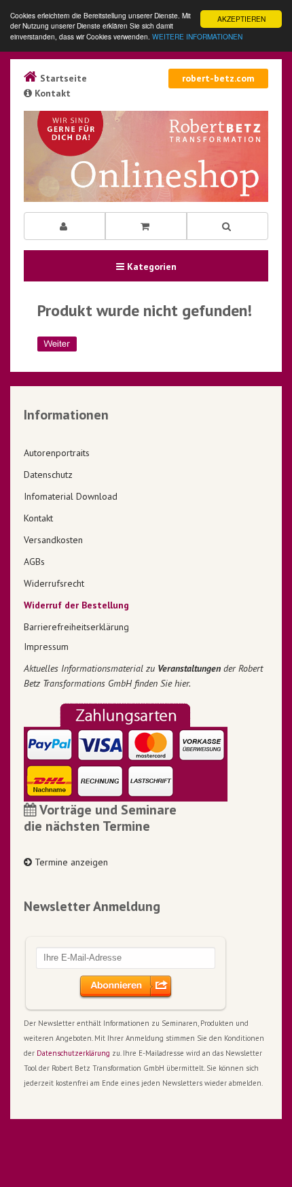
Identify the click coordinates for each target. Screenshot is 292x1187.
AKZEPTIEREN (241, 19)
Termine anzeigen (70, 862)
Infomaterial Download (70, 496)
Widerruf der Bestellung (76, 605)
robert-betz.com (218, 78)
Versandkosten (53, 540)
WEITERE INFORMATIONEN (197, 36)
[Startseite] (146, 156)
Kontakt (51, 93)
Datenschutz (48, 474)
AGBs (34, 561)
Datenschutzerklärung (73, 1053)
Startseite (62, 78)
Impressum (46, 646)
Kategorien (150, 266)
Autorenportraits (57, 453)
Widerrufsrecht (54, 583)
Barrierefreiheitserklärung (76, 627)
